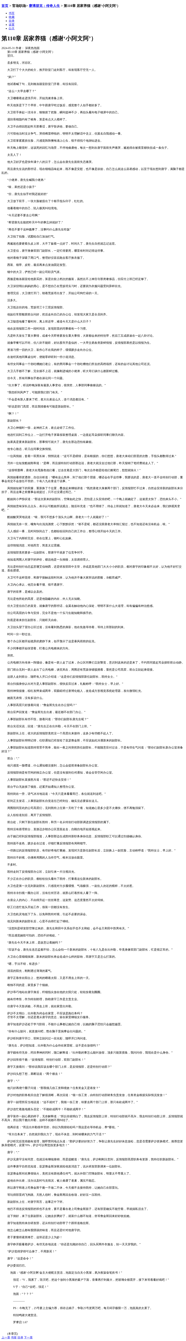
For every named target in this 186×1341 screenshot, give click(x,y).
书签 (14, 1337)
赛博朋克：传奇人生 (44, 6)
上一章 (5, 1337)
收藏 (12, 17)
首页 (4, 6)
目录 (20, 1337)
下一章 (28, 1337)
